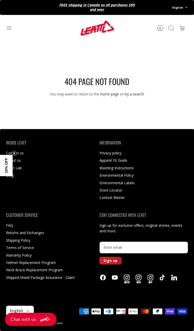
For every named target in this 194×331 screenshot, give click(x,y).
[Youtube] (115, 277)
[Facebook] (103, 277)
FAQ (9, 225)
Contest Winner (112, 197)
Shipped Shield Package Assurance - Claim (40, 277)
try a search (134, 94)
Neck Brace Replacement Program (34, 269)
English (177, 7)
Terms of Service (20, 247)
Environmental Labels (117, 182)
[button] (30, 319)
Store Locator (111, 190)
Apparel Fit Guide (113, 160)
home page (109, 94)
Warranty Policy (19, 255)
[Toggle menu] (11, 28)
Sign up (110, 260)
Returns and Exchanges (25, 232)
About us (13, 160)
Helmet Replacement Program (31, 262)
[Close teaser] (14, 153)
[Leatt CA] (97, 28)
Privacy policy (111, 153)
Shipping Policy (18, 240)
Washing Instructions (117, 168)
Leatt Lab (14, 168)
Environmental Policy (117, 175)
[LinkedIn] (174, 277)
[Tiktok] (162, 277)
